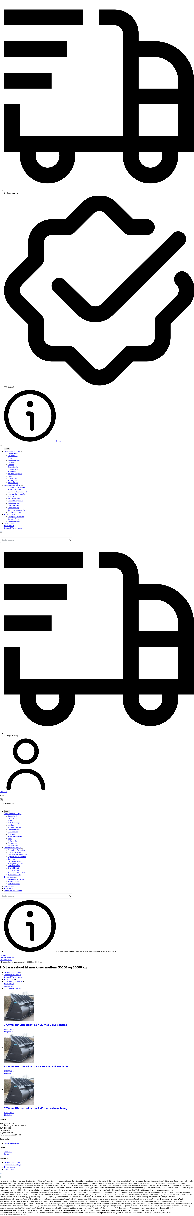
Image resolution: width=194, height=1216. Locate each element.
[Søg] (70, 540)
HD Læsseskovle (6, 960)
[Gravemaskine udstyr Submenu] (21, 451)
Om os (6, 1154)
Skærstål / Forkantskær (13, 528)
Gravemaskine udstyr (12, 451)
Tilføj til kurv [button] (8, 1032)
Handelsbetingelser (11, 1143)
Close (7, 449)
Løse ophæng (9, 523)
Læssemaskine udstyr (12, 485)
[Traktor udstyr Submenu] (16, 877)
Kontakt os (8, 1152)
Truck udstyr (9, 526)
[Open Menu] (1, 445)
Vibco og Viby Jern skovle (13, 981)
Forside (3, 955)
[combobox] (36, 540)
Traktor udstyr (9, 514)
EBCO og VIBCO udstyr (12, 988)
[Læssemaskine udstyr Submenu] (22, 485)
